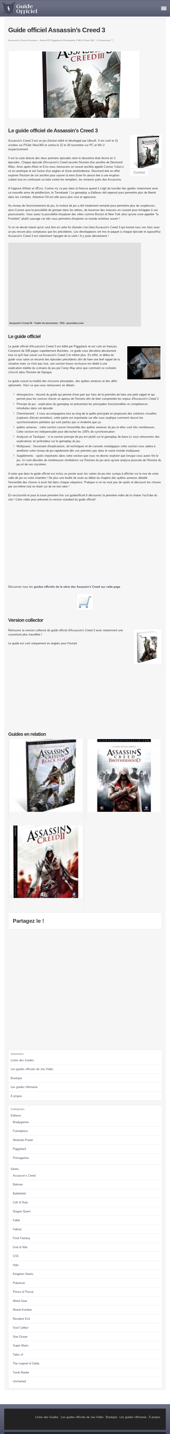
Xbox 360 (89, 40)
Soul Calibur (20, 1327)
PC (48, 40)
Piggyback (56, 40)
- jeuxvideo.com (74, 323)
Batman (18, 1184)
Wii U (80, 40)
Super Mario (20, 1345)
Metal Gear (20, 1301)
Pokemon (19, 1283)
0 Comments (103, 40)
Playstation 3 (70, 40)
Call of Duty (20, 1202)
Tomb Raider (21, 1372)
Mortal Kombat (22, 1309)
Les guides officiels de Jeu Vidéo (32, 1069)
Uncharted (19, 1381)
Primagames (21, 1158)
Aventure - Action (37, 40)
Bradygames (21, 1122)
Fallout (17, 1229)
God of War (20, 1247)
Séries (15, 1169)
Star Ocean (20, 1336)
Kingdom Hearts (23, 1274)
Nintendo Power (23, 1140)
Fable (16, 1220)
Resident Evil (21, 1318)
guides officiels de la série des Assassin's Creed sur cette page (77, 586)
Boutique (16, 1078)
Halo (16, 1265)
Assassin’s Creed (24, 1175)
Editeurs (16, 1115)
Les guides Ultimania (24, 1087)
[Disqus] (85, 989)
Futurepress (20, 1131)
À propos (16, 1096)
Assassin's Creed (17, 40)
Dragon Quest (22, 1211)
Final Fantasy (21, 1238)
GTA (16, 1256)
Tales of (18, 1354)
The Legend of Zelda (26, 1363)
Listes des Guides (22, 1060)
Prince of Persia (23, 1291)
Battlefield (19, 1193)
